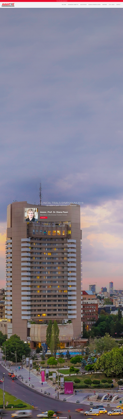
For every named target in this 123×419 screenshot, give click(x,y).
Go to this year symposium (61, 0)
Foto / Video (111, 4)
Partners (104, 4)
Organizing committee (73, 4)
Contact (118, 4)
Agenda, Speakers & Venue (94, 4)
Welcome (64, 4)
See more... (43, 218)
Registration (83, 4)
